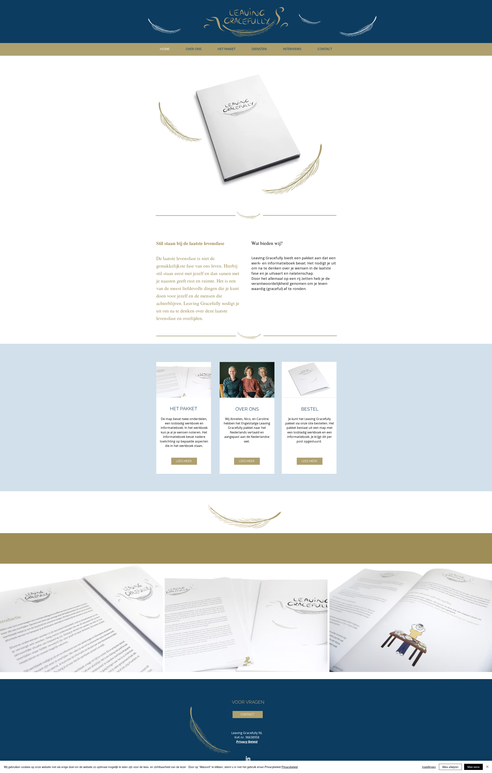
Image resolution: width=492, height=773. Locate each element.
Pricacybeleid (290, 767)
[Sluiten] (487, 767)
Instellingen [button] (429, 767)
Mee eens (473, 767)
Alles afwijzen (450, 767)
